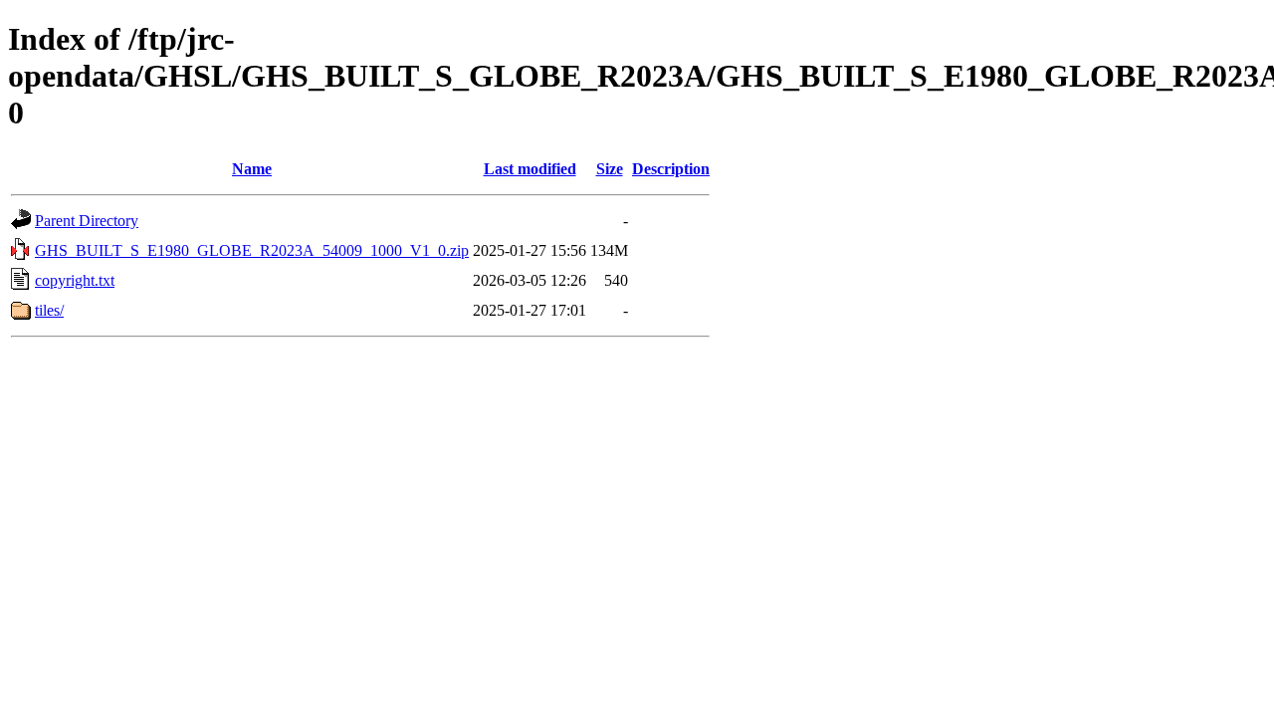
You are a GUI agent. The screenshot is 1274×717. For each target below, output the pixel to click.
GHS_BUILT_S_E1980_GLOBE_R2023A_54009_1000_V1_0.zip (252, 250)
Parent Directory (86, 220)
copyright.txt (74, 280)
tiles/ (49, 310)
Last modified (530, 168)
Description (671, 168)
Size (609, 168)
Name (252, 168)
